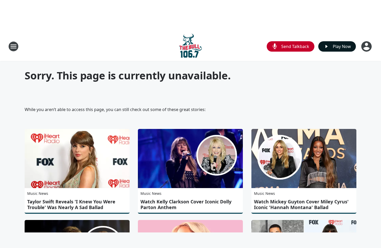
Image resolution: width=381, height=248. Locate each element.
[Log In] (367, 46)
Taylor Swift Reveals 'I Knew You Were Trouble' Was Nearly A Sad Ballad (71, 204)
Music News (37, 193)
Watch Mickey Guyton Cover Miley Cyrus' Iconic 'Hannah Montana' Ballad (301, 204)
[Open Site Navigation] (13, 46)
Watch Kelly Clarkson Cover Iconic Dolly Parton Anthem (185, 204)
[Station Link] (190, 46)
